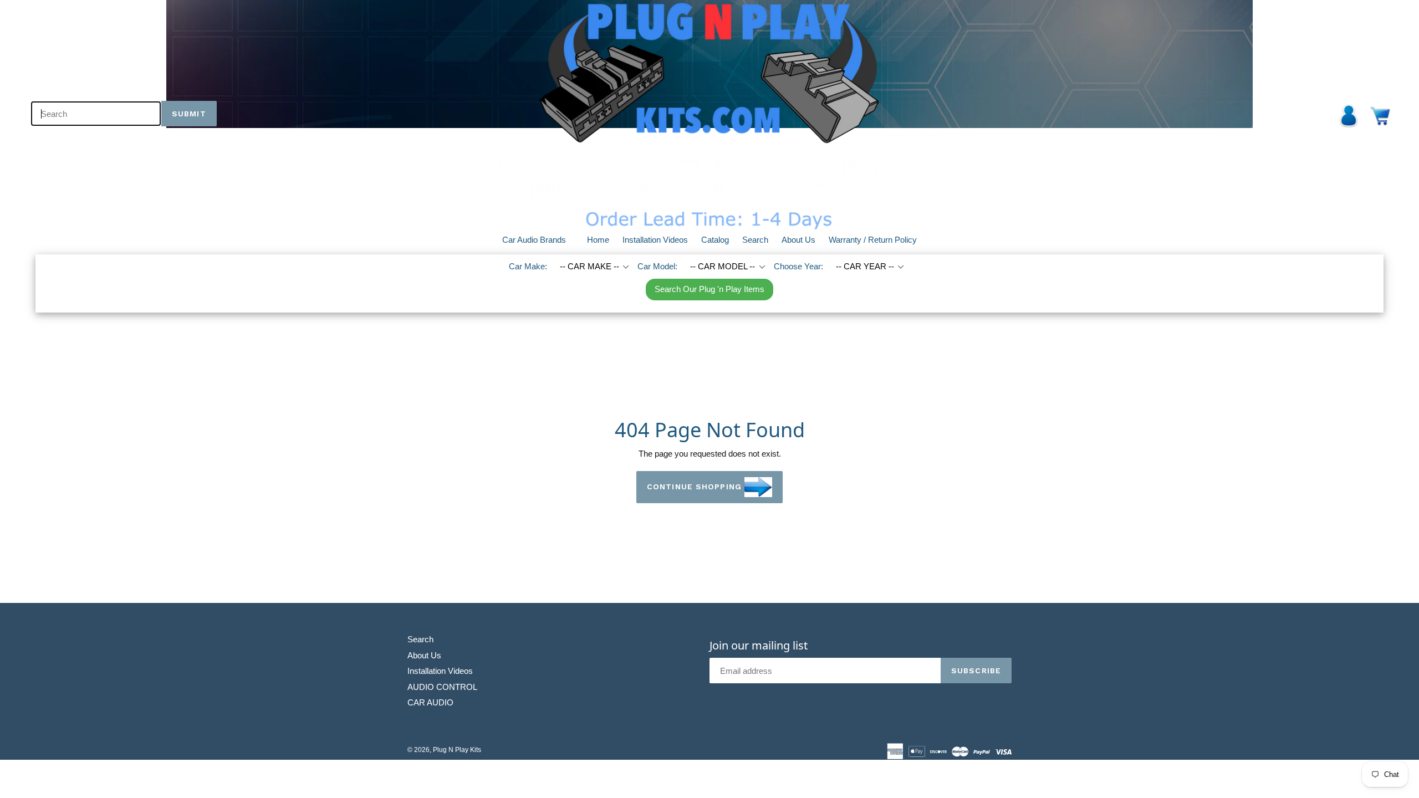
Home (598, 239)
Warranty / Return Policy (873, 239)
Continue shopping (694, 486)
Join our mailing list (759, 645)
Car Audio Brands (540, 239)
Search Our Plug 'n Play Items (709, 289)
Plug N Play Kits (457, 750)
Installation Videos (655, 239)
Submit (189, 113)
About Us (798, 239)
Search (755, 239)
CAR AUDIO (430, 702)
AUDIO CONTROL (442, 687)
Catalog (715, 239)
